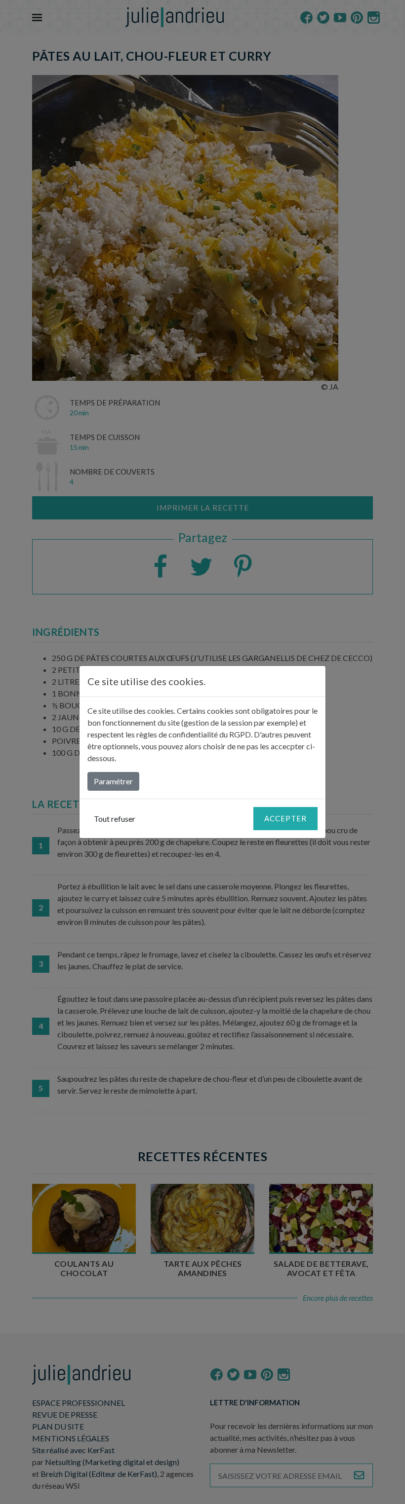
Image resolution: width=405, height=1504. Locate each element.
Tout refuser (114, 818)
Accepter (285, 818)
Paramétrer (113, 781)
